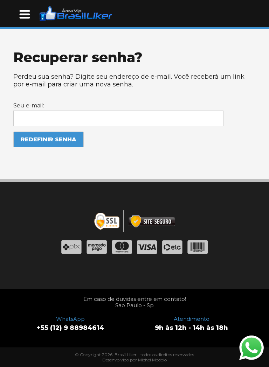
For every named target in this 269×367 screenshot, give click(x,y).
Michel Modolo (152, 359)
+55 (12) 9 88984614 (70, 328)
